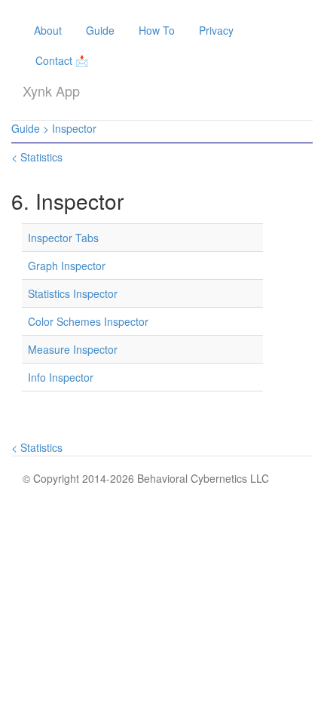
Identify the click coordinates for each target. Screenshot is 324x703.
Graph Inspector (66, 265)
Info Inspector (60, 377)
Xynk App (51, 90)
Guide (100, 30)
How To (157, 30)
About (48, 30)
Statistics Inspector (73, 293)
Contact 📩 (61, 60)
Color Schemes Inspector (88, 321)
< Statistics (37, 156)
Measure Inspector (73, 349)
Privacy (216, 30)
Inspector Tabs (63, 237)
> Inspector (69, 128)
